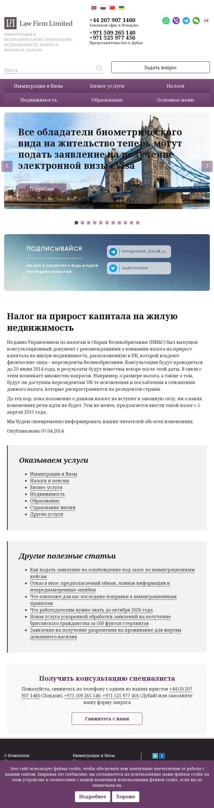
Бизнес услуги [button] (107, 86)
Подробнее (42, 189)
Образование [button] (107, 100)
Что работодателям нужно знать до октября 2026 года (91, 610)
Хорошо (125, 796)
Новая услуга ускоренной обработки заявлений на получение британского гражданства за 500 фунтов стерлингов (100, 619)
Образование (45, 501)
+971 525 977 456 (112, 38)
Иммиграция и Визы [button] (38, 86)
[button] (76, 222)
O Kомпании (17, 755)
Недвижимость (47, 494)
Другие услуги (46, 514)
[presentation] (7, 166)
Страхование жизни (53, 507)
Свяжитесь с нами (107, 719)
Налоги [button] (175, 86)
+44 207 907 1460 (112, 20)
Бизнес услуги (46, 487)
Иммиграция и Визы (53, 474)
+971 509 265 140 (112, 33)
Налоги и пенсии (49, 481)
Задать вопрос (160, 67)
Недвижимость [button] (38, 100)
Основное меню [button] (175, 100)
